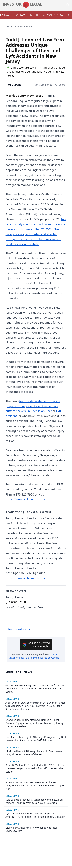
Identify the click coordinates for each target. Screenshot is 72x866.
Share (62, 84)
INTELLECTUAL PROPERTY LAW (46, 15)
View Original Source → (20, 629)
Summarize (45, 84)
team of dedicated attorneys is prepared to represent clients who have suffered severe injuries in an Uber (33, 406)
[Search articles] (67, 4)
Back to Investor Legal (23, 26)
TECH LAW (19, 15)
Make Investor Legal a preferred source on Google (34, 656)
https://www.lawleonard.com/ (25, 499)
